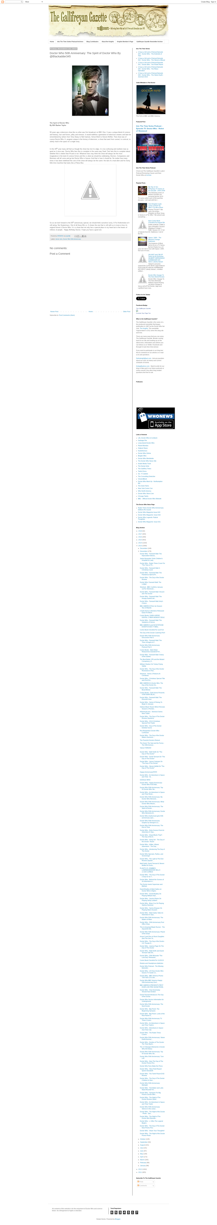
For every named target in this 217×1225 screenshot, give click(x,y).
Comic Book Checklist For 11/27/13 (152, 630)
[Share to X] (80, 236)
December (144, 548)
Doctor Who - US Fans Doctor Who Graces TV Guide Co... (152, 972)
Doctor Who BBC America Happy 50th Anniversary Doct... (151, 981)
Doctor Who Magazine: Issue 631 (149, 522)
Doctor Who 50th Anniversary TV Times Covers (151, 1019)
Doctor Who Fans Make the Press (151, 1066)
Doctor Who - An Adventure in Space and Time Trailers (152, 1024)
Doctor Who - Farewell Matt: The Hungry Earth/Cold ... (151, 597)
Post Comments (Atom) (67, 315)
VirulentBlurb (142, 479)
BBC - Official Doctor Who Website (149, 499)
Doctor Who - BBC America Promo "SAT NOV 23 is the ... (151, 976)
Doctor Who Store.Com (146, 493)
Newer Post (54, 311)
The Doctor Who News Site (147, 461)
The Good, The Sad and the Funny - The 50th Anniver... (152, 744)
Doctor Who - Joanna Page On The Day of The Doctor (152, 947)
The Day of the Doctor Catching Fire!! (152, 633)
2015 (140, 540)
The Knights (144, 328)
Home (52, 42)
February (143, 1163)
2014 (140, 543)
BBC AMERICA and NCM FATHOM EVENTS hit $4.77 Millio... (151, 626)
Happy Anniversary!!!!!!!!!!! (148, 772)
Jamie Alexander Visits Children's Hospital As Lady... (151, 559)
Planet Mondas (143, 446)
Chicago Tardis (143, 496)
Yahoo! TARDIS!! (145, 748)
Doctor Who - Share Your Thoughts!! (152, 1131)
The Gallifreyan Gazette (143, 308)
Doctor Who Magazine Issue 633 (149, 512)
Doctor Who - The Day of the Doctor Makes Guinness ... (152, 736)
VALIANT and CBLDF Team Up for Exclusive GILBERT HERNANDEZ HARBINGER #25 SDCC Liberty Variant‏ (156, 258)
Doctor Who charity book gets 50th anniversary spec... (151, 817)
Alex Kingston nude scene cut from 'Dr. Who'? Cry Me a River (155, 205)
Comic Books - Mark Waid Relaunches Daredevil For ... (150, 651)
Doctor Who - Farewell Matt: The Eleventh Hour (151, 698)
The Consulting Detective (146, 476)
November (144, 551)
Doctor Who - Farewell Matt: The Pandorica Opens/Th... (151, 573)
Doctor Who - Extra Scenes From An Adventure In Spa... (152, 831)
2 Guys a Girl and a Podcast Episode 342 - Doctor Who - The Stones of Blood (151, 59)
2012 (140, 1169)
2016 (140, 537)
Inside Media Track (144, 463)
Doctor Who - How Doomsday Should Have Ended (150, 991)
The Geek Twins (143, 486)
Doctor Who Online (144, 453)
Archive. (149, 175)
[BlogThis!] (78, 236)
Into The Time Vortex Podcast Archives (70, 42)
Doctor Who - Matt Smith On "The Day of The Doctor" (151, 753)
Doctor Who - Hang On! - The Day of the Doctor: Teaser (152, 840)
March (142, 1160)
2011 (140, 1172)
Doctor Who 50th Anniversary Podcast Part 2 (150, 646)
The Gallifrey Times (144, 469)
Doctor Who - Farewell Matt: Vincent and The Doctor (152, 593)
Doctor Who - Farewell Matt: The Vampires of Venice (151, 621)
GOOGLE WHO (145, 780)
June (142, 1151)
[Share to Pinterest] (85, 236)
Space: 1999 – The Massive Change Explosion (154, 239)
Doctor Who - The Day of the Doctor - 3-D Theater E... (152, 942)
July (141, 1148)
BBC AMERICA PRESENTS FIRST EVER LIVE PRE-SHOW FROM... (152, 986)
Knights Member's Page (125, 42)
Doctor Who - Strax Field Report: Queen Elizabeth (151, 1070)
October (143, 1139)
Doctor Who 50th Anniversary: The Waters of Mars (151, 918)
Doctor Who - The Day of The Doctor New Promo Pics (152, 1127)
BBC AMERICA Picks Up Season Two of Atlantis (151, 607)
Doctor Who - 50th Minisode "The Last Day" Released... (151, 956)
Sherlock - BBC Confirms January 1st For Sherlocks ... (151, 588)
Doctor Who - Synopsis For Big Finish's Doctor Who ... (150, 1093)
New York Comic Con (145, 488)
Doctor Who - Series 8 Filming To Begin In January (151, 703)
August (142, 1145)
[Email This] (75, 236)
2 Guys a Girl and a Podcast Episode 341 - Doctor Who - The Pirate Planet (150, 63)
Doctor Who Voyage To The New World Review (156, 276)
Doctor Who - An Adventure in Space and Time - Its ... (152, 776)
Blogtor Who (142, 456)
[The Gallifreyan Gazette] (137, 311)
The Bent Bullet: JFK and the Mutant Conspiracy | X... (152, 660)
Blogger (117, 1219)
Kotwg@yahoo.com (142, 366)
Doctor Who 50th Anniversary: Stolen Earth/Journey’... (152, 1038)
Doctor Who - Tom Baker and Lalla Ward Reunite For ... (151, 1089)
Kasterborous (142, 451)
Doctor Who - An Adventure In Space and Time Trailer (152, 1103)
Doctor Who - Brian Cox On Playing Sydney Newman (152, 904)
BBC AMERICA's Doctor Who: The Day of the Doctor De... (151, 684)
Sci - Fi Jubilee (143, 474)
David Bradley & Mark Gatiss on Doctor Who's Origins (150, 890)
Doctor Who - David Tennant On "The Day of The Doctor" (152, 757)
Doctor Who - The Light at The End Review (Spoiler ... (151, 859)
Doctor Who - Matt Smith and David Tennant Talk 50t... (152, 952)
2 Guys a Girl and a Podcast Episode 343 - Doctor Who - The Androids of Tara (150, 54)
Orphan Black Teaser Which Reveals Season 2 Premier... (152, 708)
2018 (140, 531)
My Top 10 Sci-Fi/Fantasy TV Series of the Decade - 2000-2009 (156, 189)
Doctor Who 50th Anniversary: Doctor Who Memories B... (152, 812)
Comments (143, 1186)
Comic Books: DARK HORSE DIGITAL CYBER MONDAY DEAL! (152, 616)
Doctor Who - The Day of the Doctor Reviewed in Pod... (152, 670)
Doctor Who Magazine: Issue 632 (149, 515)
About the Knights (108, 42)
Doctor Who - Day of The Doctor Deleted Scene (150, 727)
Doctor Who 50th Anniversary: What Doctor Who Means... (152, 802)
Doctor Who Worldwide (146, 458)
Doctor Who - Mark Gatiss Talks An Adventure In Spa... (151, 914)
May (141, 1154)
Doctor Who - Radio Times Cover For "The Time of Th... (152, 564)
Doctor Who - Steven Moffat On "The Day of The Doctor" (152, 767)
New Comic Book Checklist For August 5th (156, 221)
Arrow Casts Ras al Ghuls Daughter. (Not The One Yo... (152, 937)
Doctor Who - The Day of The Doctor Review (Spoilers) (152, 717)
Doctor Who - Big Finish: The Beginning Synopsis (149, 1010)
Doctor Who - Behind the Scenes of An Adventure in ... (152, 880)
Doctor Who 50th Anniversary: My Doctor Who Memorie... (151, 798)
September (144, 1142)
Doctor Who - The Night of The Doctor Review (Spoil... (150, 1098)
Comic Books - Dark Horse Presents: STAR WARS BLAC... (152, 693)
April (142, 1157)
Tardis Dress (142, 471)
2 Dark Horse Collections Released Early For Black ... (152, 612)
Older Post (126, 311)
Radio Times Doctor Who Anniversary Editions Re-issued (151, 509)
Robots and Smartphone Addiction (151, 963)
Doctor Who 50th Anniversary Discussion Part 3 (150, 636)
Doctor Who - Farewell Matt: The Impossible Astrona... (151, 554)
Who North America (144, 491)
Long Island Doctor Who (146, 443)
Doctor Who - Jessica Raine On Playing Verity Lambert (150, 899)
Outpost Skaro (143, 448)
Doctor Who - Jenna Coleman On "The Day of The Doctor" (151, 762)
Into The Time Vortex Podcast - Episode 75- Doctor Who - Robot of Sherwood (150, 128)
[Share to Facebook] (83, 236)
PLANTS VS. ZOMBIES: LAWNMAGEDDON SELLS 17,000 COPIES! (150, 870)
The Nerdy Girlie (143, 466)
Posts (141, 1182)
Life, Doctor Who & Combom (147, 438)
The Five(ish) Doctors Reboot (150, 740)
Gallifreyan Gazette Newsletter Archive (150, 42)
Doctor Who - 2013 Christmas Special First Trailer (150, 722)
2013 (140, 546)
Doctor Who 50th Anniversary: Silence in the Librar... (150, 1108)
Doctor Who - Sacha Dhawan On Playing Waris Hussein (151, 909)
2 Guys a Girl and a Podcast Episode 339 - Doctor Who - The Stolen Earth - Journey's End (151, 75)
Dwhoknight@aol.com (143, 358)
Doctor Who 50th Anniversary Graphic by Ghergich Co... (150, 821)
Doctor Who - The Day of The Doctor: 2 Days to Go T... (152, 875)
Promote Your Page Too (143, 313)
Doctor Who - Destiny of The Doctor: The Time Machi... (152, 1043)
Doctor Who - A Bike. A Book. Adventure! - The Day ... (149, 845)
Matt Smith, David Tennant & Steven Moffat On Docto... (152, 864)
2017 (140, 534)
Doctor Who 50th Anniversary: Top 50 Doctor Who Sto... (151, 788)
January (143, 1166)
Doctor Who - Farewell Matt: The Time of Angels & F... (151, 641)
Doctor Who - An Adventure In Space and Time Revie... (152, 793)
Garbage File (142, 440)
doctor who (59, 239)
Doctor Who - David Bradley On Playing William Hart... (150, 894)
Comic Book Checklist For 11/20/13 (152, 960)
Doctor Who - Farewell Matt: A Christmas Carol (150, 569)
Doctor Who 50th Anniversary (72, 239)
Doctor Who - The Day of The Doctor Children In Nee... (152, 1079)
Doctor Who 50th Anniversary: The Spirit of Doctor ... (151, 807)
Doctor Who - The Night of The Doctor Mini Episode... (150, 1117)
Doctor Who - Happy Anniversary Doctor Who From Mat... (151, 783)
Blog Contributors (92, 42)
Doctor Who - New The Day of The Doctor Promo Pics (151, 1062)
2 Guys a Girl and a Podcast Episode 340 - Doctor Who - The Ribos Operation (150, 69)
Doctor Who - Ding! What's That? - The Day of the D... (151, 836)
